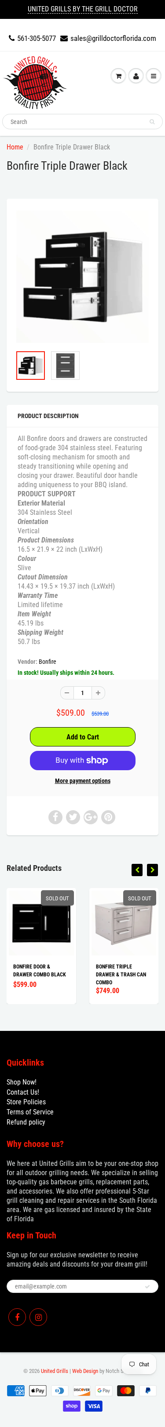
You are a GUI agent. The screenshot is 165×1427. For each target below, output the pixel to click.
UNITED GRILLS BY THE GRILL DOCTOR (83, 9)
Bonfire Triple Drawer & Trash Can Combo (121, 975)
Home (15, 147)
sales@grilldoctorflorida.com (113, 38)
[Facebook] (17, 1317)
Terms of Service (30, 1112)
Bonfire (47, 661)
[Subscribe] (147, 1287)
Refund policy (26, 1122)
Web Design (85, 1371)
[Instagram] (38, 1317)
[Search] (152, 122)
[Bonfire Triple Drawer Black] (82, 276)
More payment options (82, 780)
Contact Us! (23, 1092)
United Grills (54, 1371)
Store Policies (26, 1102)
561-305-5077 (36, 38)
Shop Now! (22, 1082)
